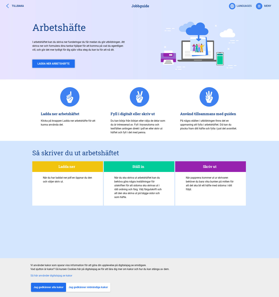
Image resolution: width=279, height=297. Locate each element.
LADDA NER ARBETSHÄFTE (53, 63)
